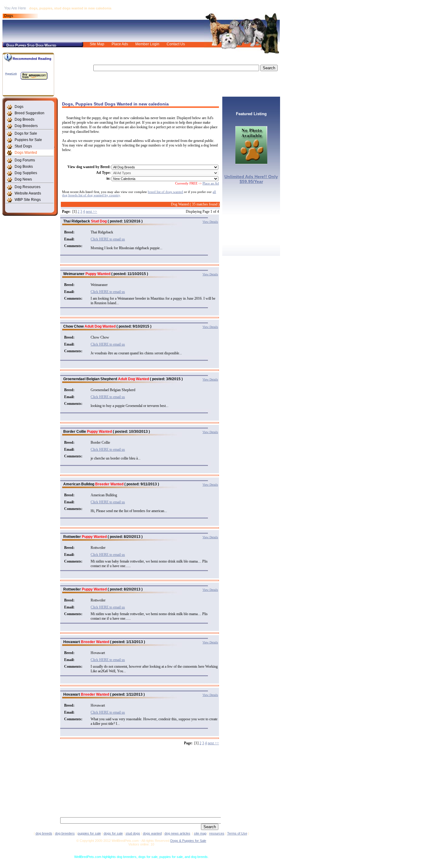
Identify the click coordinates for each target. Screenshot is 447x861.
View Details (210, 221)
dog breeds (44, 833)
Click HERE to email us (108, 239)
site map (200, 833)
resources (216, 833)
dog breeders (65, 833)
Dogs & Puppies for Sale (188, 840)
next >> (91, 211)
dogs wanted (152, 833)
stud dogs (133, 833)
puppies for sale (89, 833)
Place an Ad (211, 183)
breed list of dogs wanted (165, 192)
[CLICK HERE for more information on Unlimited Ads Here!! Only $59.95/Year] (251, 162)
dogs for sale (113, 833)
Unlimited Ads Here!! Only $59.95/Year (251, 179)
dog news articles (177, 833)
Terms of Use (237, 833)
